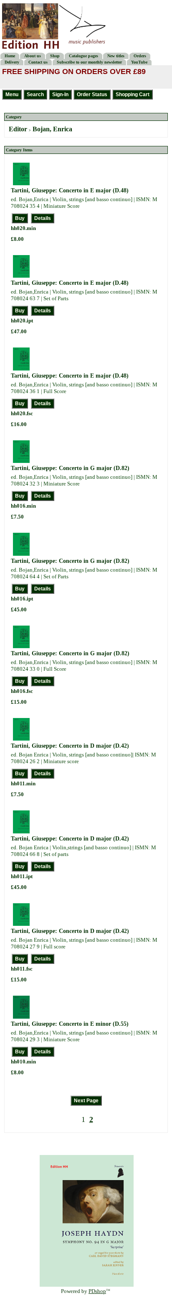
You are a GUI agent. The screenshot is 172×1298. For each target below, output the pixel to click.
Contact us (38, 62)
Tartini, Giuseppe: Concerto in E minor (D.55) (70, 1024)
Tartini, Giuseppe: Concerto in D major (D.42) (70, 746)
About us (32, 56)
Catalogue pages (83, 56)
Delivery (12, 62)
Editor (18, 129)
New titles (115, 56)
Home (10, 56)
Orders (140, 56)
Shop (55, 56)
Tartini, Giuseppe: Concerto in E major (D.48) (70, 190)
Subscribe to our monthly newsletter (89, 62)
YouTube (139, 62)
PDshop (97, 1291)
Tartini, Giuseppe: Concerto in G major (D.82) (70, 468)
